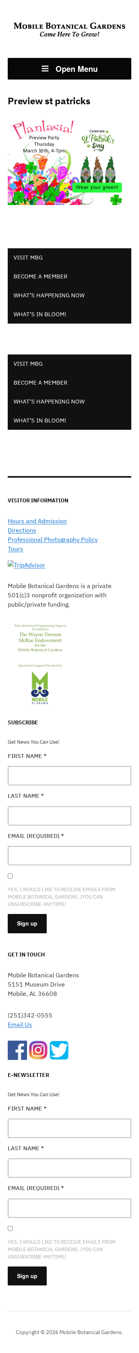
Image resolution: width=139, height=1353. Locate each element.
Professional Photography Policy (53, 539)
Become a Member (41, 276)
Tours (15, 549)
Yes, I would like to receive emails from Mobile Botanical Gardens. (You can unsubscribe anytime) (61, 896)
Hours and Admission (37, 521)
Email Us (20, 1024)
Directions (22, 530)
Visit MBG (28, 257)
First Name (27, 756)
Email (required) (36, 835)
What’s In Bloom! (40, 314)
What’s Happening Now (49, 295)
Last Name (26, 795)
